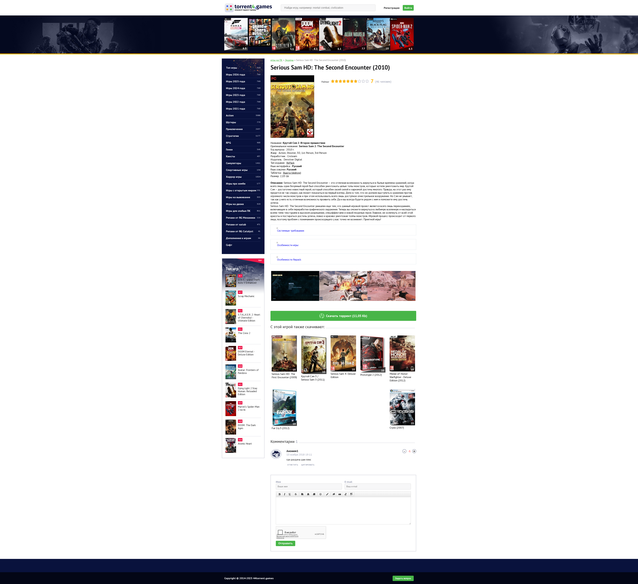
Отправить (285, 543)
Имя (278, 481)
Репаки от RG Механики (243, 217)
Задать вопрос (403, 578)
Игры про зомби (243, 183)
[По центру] (308, 494)
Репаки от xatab (243, 224)
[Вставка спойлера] (351, 494)
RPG (243, 142)
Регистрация (391, 7)
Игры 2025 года (243, 81)
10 (367, 81)
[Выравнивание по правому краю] (314, 494)
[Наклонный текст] (284, 494)
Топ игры (243, 67)
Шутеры (243, 122)
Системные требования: (291, 230)
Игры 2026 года (243, 74)
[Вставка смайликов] (321, 494)
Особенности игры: (288, 245)
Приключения (243, 129)
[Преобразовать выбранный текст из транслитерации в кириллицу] (346, 494)
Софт (229, 245)
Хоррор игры (243, 176)
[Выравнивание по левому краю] (302, 494)
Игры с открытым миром (243, 190)
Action (243, 115)
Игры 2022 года (243, 101)
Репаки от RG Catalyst (243, 231)
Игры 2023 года (243, 95)
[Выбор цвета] (327, 494)
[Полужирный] (279, 494)
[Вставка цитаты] (340, 494)
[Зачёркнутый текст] (296, 494)
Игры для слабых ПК (243, 210)
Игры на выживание (243, 197)
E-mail (348, 481)
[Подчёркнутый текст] (290, 494)
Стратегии (243, 135)
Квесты (243, 156)
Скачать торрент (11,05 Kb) (346, 316)
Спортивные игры (243, 170)
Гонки (243, 149)
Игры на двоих (243, 204)
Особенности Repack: (289, 259)
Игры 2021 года (243, 108)
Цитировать (307, 464)
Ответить (292, 464)
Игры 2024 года (243, 88)
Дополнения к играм (243, 238)
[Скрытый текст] (334, 494)
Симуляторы (243, 163)
